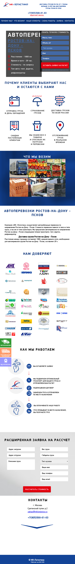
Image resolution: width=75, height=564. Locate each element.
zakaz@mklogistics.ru (37, 511)
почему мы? (7, 21)
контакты (69, 21)
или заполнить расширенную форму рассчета (55, 70)
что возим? (19, 21)
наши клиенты (33, 21)
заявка (60, 21)
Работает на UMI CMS (37, 562)
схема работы (48, 21)
